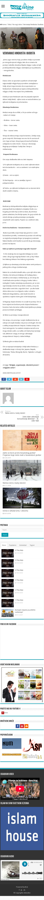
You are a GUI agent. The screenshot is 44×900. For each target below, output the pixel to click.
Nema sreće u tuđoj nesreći (15, 412)
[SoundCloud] (26, 726)
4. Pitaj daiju (19, 570)
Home (4, 24)
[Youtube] (22, 726)
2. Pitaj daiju (19, 590)
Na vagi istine (17, 24)
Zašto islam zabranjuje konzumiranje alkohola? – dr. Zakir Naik (28, 418)
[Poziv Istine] (22, 6)
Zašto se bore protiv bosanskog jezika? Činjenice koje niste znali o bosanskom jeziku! (22, 454)
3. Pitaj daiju (19, 580)
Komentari (23, 545)
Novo (4, 545)
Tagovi (32, 545)
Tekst (9, 24)
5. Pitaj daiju (19, 560)
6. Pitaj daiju (19, 550)
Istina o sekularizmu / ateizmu (15, 511)
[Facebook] (18, 726)
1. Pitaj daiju (19, 600)
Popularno (12, 545)
